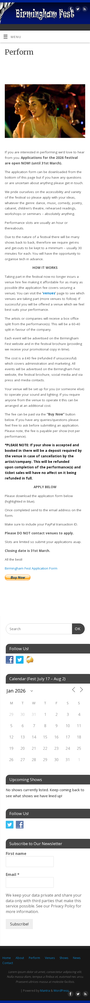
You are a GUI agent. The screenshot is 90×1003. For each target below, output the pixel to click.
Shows (64, 958)
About (20, 958)
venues (49, 293)
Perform (34, 958)
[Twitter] (77, 9)
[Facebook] (70, 9)
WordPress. (61, 991)
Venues (50, 958)
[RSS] (84, 9)
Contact (7, 963)
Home (6, 958)
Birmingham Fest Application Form (31, 568)
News (76, 958)
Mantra (45, 991)
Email (12, 874)
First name (16, 853)
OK (76, 629)
